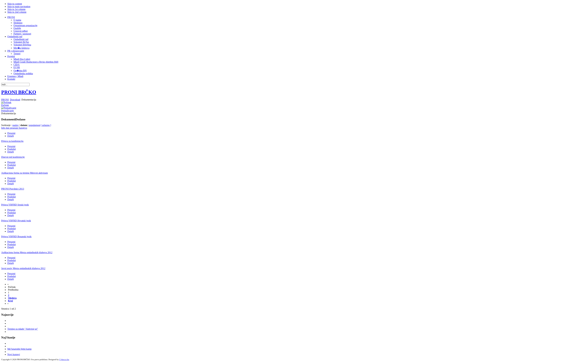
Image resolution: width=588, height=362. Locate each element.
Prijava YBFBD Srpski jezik (15, 204)
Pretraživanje (7, 110)
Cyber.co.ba (64, 359)
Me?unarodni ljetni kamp (19, 349)
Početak (5, 105)
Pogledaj (11, 149)
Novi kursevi (13, 354)
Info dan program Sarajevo (14, 128)
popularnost (34, 125)
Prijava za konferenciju (12, 141)
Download (15, 99)
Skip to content (14, 3)
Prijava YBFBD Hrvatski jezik (16, 220)
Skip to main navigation (18, 6)
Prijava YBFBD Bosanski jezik (16, 236)
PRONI (5, 99)
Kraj (10, 300)
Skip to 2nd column (16, 12)
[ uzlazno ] (46, 125)
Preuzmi (11, 133)
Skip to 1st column (16, 9)
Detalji (10, 136)
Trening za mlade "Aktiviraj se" (22, 329)
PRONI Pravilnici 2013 (12, 188)
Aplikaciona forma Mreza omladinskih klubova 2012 (26, 252)
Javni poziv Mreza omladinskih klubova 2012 (23, 268)
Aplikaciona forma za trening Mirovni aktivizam (24, 173)
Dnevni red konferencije (13, 157)
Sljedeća (12, 298)
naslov (15, 125)
